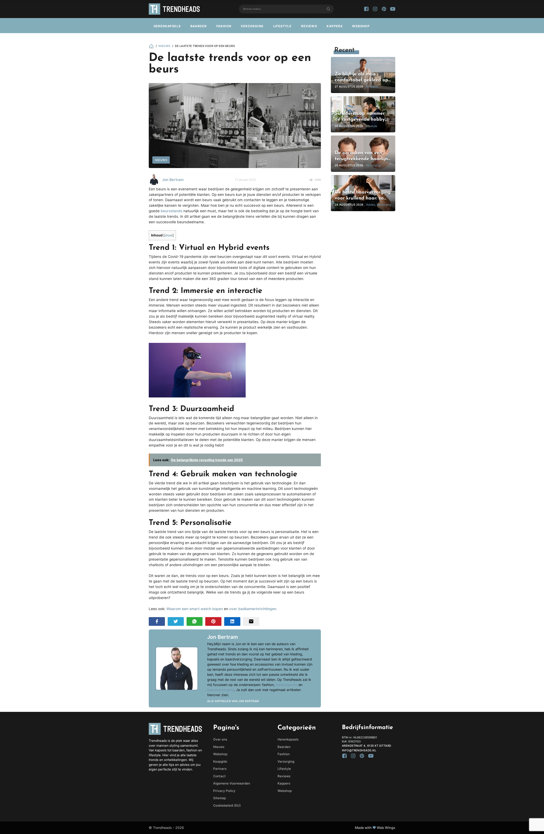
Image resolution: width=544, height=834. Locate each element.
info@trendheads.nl (359, 750)
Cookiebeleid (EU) (227, 805)
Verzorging (252, 26)
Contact (219, 776)
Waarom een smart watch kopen (194, 608)
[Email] (251, 621)
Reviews (309, 26)
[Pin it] (213, 621)
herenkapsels (287, 685)
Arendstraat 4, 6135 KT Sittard (366, 745)
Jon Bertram (173, 179)
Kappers (335, 26)
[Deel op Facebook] (157, 621)
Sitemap (219, 798)
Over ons (220, 739)
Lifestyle (282, 26)
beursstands (171, 211)
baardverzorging (220, 690)
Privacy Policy (224, 791)
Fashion (223, 26)
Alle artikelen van (233, 701)
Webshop (361, 26)
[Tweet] (176, 621)
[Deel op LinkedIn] (232, 621)
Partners (220, 769)
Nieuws (164, 46)
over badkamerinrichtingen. (253, 608)
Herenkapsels (167, 26)
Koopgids (220, 761)
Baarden (198, 26)
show (168, 235)
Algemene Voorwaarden (231, 783)
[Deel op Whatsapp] (195, 621)
